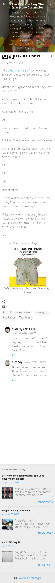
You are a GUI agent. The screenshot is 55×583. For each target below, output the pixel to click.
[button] (51, 57)
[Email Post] (3, 307)
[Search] (51, 5)
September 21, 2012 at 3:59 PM (34, 362)
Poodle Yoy (9, 318)
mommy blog (23, 313)
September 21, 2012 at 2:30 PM (24, 333)
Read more (45, 502)
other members (17, 71)
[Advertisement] (27, 442)
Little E (7, 313)
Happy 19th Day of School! (16, 510)
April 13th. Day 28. (11, 542)
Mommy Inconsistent (24, 329)
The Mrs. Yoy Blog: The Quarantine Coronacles (27, 6)
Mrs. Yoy (17, 362)
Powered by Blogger (29, 578)
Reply (14, 355)
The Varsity (25, 318)
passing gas (42, 313)
